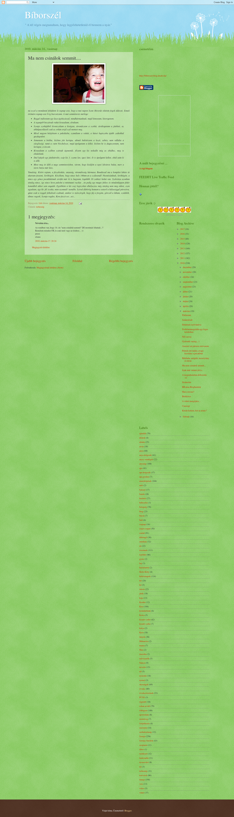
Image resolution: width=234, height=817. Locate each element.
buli (141, 519)
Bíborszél (43, 14)
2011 (182, 258)
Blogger (127, 810)
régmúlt (142, 701)
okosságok (144, 684)
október (186, 276)
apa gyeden (144, 476)
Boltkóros (186, 396)
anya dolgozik (145, 455)
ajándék (142, 433)
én (140, 545)
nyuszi (142, 680)
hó (140, 584)
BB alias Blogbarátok (191, 386)
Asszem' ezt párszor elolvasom (195, 346)
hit (140, 580)
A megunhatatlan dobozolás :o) (194, 376)
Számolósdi (187, 319)
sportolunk (144, 714)
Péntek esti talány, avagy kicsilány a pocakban (193, 352)
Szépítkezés (144, 723)
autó (141, 485)
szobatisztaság (145, 731)
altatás (142, 441)
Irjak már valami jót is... (192, 370)
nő (140, 671)
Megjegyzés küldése (41, 247)
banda (142, 494)
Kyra (141, 632)
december (187, 267)
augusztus (187, 286)
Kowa (142, 615)
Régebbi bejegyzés (121, 261)
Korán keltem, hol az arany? (194, 410)
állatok (142, 437)
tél (140, 766)
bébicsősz (143, 502)
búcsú (141, 515)
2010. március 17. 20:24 (45, 240)
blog (141, 511)
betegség (143, 506)
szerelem (143, 727)
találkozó (143, 753)
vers (141, 783)
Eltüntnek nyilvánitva (191, 324)
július (185, 291)
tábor (141, 749)
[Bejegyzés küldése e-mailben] (80, 203)
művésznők (144, 658)
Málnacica (143, 641)
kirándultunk (145, 610)
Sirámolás (186, 382)
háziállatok (144, 567)
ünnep (142, 779)
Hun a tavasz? (188, 391)
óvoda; (142, 688)
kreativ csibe (144, 619)
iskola (142, 589)
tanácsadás (144, 757)
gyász (141, 558)
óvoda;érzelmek (146, 693)
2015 (182, 238)
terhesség (40, 206)
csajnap (142, 524)
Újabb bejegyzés (35, 261)
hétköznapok (145, 576)
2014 (182, 243)
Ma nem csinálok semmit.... (194, 365)
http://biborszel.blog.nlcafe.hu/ (153, 75)
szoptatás (143, 745)
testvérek (143, 775)
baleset (142, 489)
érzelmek (143, 550)
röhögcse (143, 710)
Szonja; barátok (146, 740)
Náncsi (142, 662)
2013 (182, 248)
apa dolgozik (145, 472)
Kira (141, 606)
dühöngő (143, 537)
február (186, 416)
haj (140, 563)
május (186, 301)
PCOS (142, 697)
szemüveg (143, 718)
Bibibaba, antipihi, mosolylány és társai (195, 359)
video (141, 788)
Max (141, 649)
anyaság (142, 463)
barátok (142, 498)
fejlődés (142, 554)
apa (140, 468)
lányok (142, 636)
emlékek (143, 541)
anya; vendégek (146, 459)
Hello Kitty (144, 571)
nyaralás (143, 675)
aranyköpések (145, 480)
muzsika (143, 654)
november (187, 271)
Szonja (142, 736)
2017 (182, 228)
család (142, 532)
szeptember (188, 281)
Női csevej (186, 336)
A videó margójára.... (191, 401)
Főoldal (77, 261)
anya (141, 450)
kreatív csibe (144, 623)
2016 (182, 233)
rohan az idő (144, 706)
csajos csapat (144, 528)
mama (142, 645)
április (186, 306)
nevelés (142, 667)
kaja (141, 597)
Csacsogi (186, 405)
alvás (141, 446)
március (186, 311)
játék (141, 593)
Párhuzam (186, 315)
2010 (182, 263)
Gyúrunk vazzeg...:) (190, 341)
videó (141, 792)
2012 (182, 253)
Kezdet (142, 602)
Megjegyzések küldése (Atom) (50, 267)
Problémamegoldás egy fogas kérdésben (195, 330)
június (186, 296)
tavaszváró (144, 762)
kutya (141, 628)
